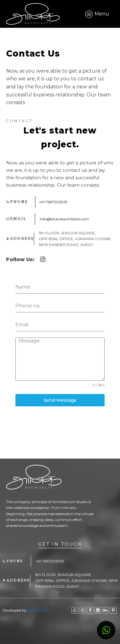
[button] (106, 630)
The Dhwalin (38, 610)
